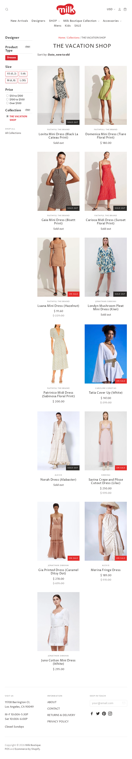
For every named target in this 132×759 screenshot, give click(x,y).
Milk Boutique (33, 745)
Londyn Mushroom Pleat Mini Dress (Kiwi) (106, 308)
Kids (68, 26)
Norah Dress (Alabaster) (58, 480)
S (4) (23, 73)
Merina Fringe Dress (106, 570)
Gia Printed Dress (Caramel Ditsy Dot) (58, 572)
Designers (38, 21)
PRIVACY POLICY (58, 721)
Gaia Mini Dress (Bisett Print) (58, 222)
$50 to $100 (16, 95)
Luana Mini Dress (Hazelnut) (58, 306)
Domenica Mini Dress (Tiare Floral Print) (105, 136)
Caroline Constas (105, 388)
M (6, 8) (11, 80)
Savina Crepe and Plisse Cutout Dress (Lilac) (106, 481)
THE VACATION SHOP (18, 118)
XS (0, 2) (11, 73)
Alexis (58, 475)
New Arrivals (19, 21)
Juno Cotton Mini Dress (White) (58, 662)
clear (27, 46)
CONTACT (53, 709)
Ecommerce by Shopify (27, 749)
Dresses (11, 57)
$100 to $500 (17, 99)
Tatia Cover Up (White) (106, 393)
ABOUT (52, 702)
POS (7, 749)
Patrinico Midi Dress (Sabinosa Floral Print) (58, 394)
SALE (77, 26)
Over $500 (15, 103)
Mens (57, 26)
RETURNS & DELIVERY (61, 715)
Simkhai (105, 475)
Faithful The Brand (58, 129)
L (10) (23, 80)
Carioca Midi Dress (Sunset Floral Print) (106, 222)
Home (61, 37)
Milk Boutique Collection (80, 21)
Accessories (111, 21)
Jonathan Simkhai (105, 301)
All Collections (13, 133)
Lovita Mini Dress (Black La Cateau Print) (58, 136)
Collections (73, 37)
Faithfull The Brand (106, 129)
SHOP (53, 21)
